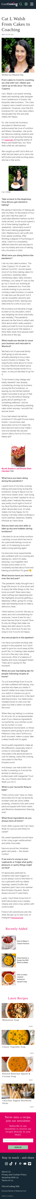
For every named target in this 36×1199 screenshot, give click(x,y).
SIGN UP (18, 1147)
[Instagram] (6, 1164)
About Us (6, 1172)
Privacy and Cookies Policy (14, 1174)
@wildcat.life (17, 917)
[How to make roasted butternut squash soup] (9, 978)
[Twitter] (11, 1164)
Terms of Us (7, 1180)
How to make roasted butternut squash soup (22, 978)
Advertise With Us (10, 1177)
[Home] (10, 4)
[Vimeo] (29, 1164)
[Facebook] (15, 1164)
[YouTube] (25, 1164)
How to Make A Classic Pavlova (23, 942)
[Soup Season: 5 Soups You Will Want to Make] (9, 960)
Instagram (9, 140)
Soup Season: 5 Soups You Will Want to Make (23, 960)
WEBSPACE (10, 1196)
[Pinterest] (20, 1164)
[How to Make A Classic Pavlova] (9, 943)
